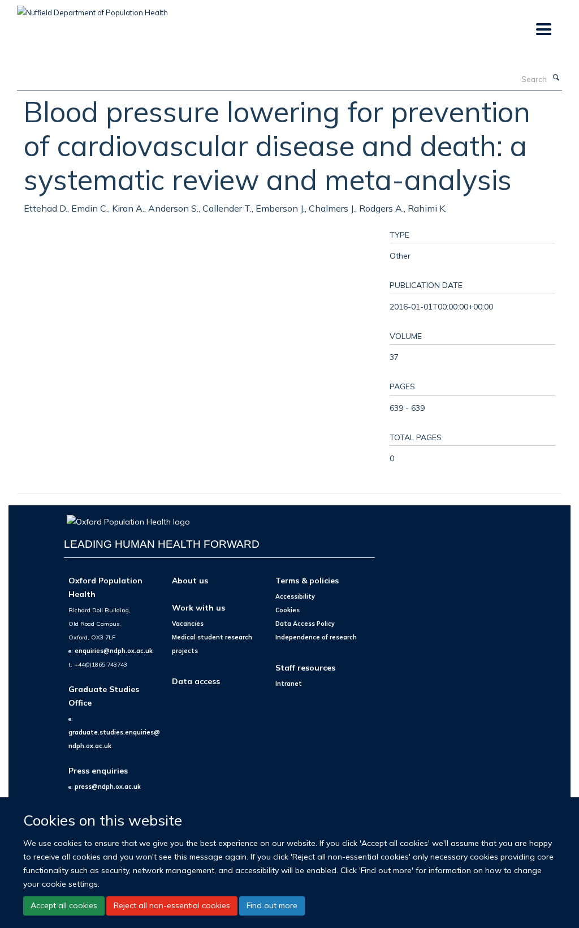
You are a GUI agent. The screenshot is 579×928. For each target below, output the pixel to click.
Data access (196, 681)
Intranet (288, 684)
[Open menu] (543, 29)
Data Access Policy (305, 624)
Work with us (198, 607)
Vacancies (188, 624)
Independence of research (316, 637)
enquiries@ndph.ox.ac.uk (114, 651)
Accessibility (295, 596)
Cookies (287, 610)
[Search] (556, 78)
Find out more (272, 905)
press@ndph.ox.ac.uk (108, 786)
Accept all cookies (64, 905)
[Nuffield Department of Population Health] (92, 8)
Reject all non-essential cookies (172, 905)
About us (190, 580)
